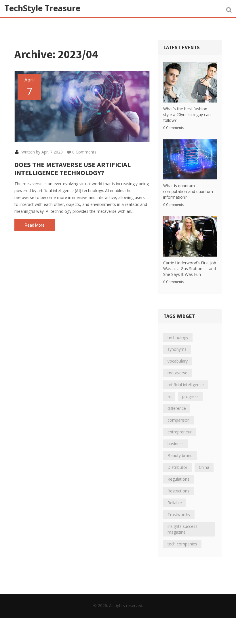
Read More (35, 225)
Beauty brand (180, 455)
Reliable (175, 502)
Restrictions (178, 491)
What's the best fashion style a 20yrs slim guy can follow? (187, 114)
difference (177, 408)
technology (178, 337)
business (176, 443)
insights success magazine (182, 529)
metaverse (177, 373)
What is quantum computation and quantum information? (188, 191)
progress (190, 396)
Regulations (178, 479)
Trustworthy (179, 514)
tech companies (182, 544)
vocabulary (178, 361)
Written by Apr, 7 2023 (41, 152)
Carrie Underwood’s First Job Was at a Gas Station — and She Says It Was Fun (189, 268)
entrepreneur (180, 432)
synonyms (177, 349)
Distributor (177, 467)
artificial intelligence (186, 384)
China (204, 467)
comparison (179, 420)
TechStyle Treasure (42, 8)
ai (169, 396)
